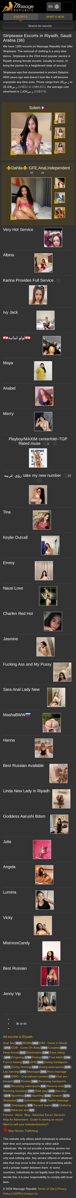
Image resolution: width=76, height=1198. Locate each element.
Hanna (9, 740)
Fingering (21, 1057)
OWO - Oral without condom (33, 1076)
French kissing (16, 1062)
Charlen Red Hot (18, 613)
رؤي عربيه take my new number (37, 475)
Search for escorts (40, 25)
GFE (36, 1062)
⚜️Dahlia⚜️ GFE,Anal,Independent (38, 170)
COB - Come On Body (29, 1047)
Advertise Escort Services (48, 1114)
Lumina (9, 892)
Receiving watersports (28, 1086)
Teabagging (22, 1105)
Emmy (9, 563)
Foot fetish (59, 1057)
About (18, 1114)
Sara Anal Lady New (21, 689)
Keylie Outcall (15, 537)
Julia (7, 841)
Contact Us (31, 1193)
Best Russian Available (23, 765)
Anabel (9, 388)
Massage (36, 1071)
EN (50, 6)
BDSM (30, 1043)
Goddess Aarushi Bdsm (24, 816)
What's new (55, 16)
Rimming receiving (18, 1090)
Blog (27, 1114)
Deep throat (14, 1052)
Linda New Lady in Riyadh (26, 791)
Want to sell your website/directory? (25, 1124)
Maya (8, 363)
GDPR (17, 1193)
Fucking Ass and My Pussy (27, 664)
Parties (29, 1081)
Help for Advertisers (15, 1119)
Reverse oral (58, 1086)
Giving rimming (25, 1067)
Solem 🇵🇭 (38, 108)
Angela (9, 867)
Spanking (21, 1095)
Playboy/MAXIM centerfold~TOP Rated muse (38, 441)
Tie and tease (46, 1105)
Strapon (60, 1095)
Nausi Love (13, 588)
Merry (8, 413)
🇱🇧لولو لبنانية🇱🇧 (16, 337)
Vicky (8, 917)
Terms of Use (46, 1188)
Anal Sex (12, 1043)
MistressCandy (16, 943)
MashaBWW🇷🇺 (17, 715)
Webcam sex (23, 1110)
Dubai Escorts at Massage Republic (18, 6)
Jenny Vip (12, 993)
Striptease (13, 1100)
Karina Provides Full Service (28, 280)
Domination (37, 1052)
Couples (57, 1047)
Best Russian (15, 968)
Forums (8, 1114)
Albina (8, 255)
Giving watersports (54, 1067)
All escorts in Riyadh (18, 1037)
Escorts (20, 16)
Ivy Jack (10, 312)
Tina (7, 512)
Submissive (35, 1100)
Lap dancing (14, 1071)
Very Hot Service (18, 229)
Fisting (40, 1057)
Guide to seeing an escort (46, 1119)
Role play (44, 1090)
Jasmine (10, 639)
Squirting (41, 1095)
